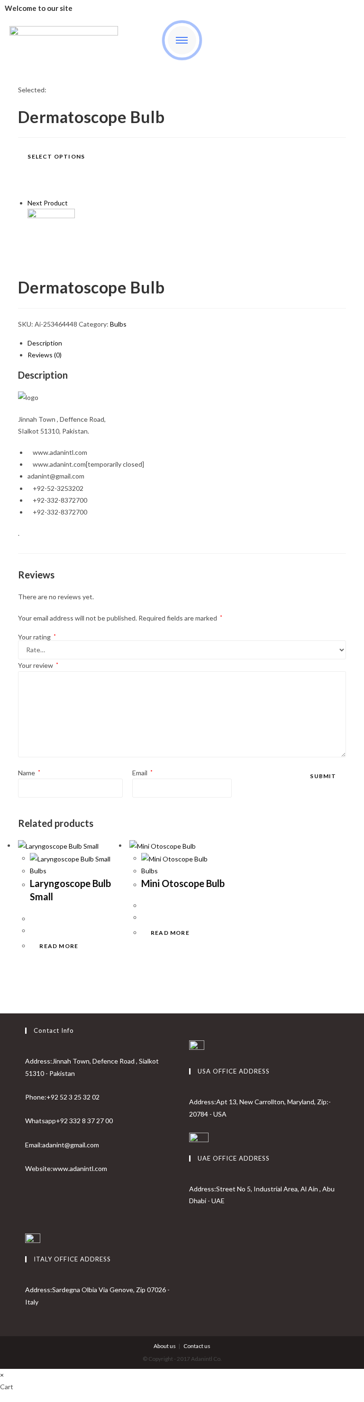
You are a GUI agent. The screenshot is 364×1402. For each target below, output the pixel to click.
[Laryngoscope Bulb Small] (51, 232)
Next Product (47, 203)
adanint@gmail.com (70, 1145)
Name (29, 773)
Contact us (196, 1345)
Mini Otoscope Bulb (183, 883)
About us (165, 1345)
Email (142, 773)
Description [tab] (44, 343)
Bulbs (118, 324)
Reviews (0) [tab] (44, 355)
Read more (58, 945)
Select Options (56, 156)
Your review (38, 665)
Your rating (37, 637)
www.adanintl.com (80, 1168)
